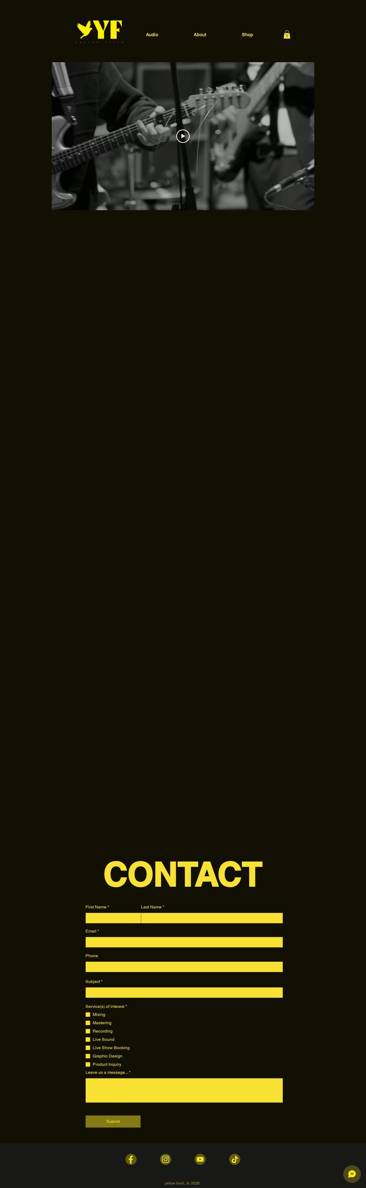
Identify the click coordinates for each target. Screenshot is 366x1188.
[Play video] (183, 136)
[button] (286, 34)
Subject (92, 981)
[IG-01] (165, 1159)
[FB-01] (131, 1159)
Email (90, 931)
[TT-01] (235, 1159)
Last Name (151, 907)
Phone (91, 956)
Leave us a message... (106, 1072)
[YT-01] (200, 1159)
